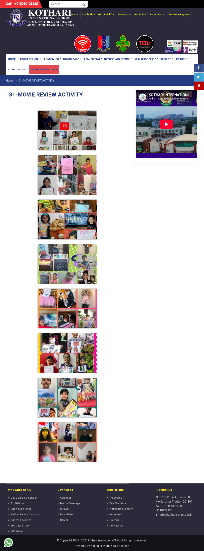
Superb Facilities (21, 520)
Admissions (92, 59)
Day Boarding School (24, 497)
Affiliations (18, 503)
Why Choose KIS (145, 59)
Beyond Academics (117, 59)
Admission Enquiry (44, 69)
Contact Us (116, 525)
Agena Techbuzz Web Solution (109, 545)
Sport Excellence (21, 508)
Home (12, 59)
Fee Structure (118, 503)
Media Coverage (70, 503)
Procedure (116, 497)
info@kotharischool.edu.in (175, 514)
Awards (181, 59)
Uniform (115, 520)
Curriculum (16, 69)
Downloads (71, 59)
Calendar (65, 497)
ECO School (18, 531)
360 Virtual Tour (20, 525)
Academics (51, 59)
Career (64, 520)
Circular (65, 508)
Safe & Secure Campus (25, 514)
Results (165, 59)
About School (29, 59)
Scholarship (117, 514)
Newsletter (67, 514)
